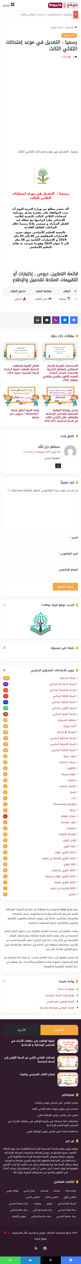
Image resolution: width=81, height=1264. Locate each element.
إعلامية (64, 804)
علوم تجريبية (69, 774)
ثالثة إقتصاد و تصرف (63, 888)
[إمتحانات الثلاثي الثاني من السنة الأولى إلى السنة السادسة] (67, 1063)
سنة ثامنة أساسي (67, 1210)
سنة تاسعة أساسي (18, 1203)
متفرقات (71, 828)
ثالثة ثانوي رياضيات (63, 870)
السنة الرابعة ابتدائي (64, 702)
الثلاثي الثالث (51, 1197)
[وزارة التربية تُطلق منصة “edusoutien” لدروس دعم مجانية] (21, 396)
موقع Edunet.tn (66, 989)
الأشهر (59, 1030)
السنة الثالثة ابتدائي (64, 696)
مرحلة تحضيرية (67, 762)
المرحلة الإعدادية (66, 732)
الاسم (74, 537)
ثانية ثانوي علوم (65, 852)
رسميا (62, 298)
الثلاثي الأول (69, 1197)
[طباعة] (37, 320)
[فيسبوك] (74, 320)
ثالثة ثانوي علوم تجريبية (61, 876)
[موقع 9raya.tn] (63, 5)
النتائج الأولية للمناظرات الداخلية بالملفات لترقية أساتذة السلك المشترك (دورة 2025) (21, 369)
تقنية (73, 792)
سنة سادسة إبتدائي (41, 1216)
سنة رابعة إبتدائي (19, 1210)
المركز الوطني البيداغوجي (60, 1001)
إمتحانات (44, 1191)
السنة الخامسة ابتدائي (63, 690)
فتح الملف (41, 298)
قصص (72, 894)
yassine (74, 1109)
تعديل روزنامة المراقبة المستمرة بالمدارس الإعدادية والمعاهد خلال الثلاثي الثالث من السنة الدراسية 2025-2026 (61, 415)
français (56, 1191)
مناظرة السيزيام (67, 720)
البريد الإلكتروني (68, 553)
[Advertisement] (40, 103)
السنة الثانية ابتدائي (64, 714)
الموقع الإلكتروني (68, 569)
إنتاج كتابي (29, 1191)
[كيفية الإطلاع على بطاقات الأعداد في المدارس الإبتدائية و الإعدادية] (67, 1046)
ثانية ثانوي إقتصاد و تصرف (59, 858)
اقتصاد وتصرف (67, 786)
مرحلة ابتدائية (68, 678)
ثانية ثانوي (70, 846)
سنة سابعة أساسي (66, 1216)
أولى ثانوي (69, 840)
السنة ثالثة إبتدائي (66, 1203)
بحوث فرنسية (68, 822)
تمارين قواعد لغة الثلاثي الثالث (48, 1109)
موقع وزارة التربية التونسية (59, 995)
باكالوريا (71, 768)
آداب (73, 798)
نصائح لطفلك (68, 816)
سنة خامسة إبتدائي (43, 1210)
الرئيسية (70, 27)
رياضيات (71, 780)
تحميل (19, 298)
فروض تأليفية (19, 1216)
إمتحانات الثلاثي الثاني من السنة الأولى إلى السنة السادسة (29, 1059)
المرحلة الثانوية (67, 834)
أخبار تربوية (57, 27)
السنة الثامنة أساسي (64, 750)
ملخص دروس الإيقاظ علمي (51, 1115)
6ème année (71, 1191)
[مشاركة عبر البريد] (46, 320)
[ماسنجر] (65, 320)
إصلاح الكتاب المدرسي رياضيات (37, 1074)
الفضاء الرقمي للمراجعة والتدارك (56, 1007)
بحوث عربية (69, 756)
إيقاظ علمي (12, 1191)
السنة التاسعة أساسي (63, 744)
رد (58, 465)
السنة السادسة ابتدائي (62, 684)
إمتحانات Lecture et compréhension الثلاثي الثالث (45, 14)
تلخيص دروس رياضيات (46, 1102)
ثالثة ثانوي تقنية (65, 882)
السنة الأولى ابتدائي (64, 708)
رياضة (73, 810)
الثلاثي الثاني (33, 1197)
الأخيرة (22, 1030)
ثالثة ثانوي (70, 864)
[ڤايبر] (56, 320)
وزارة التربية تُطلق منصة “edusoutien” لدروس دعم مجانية (24, 414)
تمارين (49, 1203)
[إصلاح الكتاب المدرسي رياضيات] (67, 1079)
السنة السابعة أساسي (63, 738)
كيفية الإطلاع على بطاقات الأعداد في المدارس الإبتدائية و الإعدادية (33, 1042)
